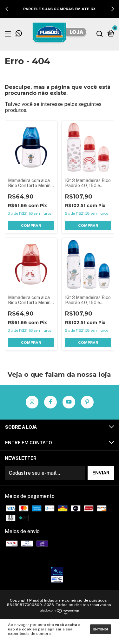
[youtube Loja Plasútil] (69, 402)
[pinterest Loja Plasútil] (87, 402)
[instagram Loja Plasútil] (32, 402)
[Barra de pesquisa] (99, 33)
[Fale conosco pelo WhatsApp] (18, 34)
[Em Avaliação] (57, 575)
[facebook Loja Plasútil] (50, 402)
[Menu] (9, 33)
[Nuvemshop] (59, 613)
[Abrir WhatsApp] (103, 623)
